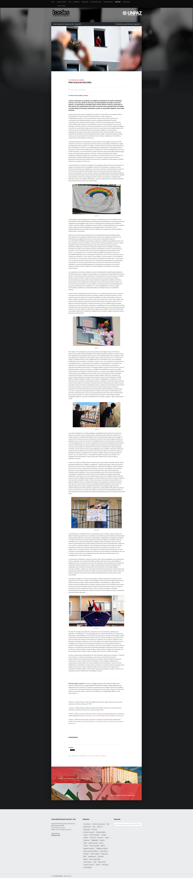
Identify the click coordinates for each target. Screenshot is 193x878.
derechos (94, 829)
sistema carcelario (89, 864)
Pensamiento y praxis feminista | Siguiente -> (128, 24)
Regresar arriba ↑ (67, 876)
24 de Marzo (87, 824)
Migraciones (104, 854)
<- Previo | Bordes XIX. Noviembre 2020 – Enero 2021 (66, 24)
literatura (86, 854)
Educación (93, 837)
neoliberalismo (92, 856)
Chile (94, 827)
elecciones (100, 837)
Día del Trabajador (94, 835)
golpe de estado (93, 843)
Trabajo (98, 864)
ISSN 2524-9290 (58, 5)
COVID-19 (91, 755)
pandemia (103, 755)
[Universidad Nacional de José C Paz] (141, 876)
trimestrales (105, 864)
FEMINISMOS (94, 840)
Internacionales (108, 2)
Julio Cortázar (104, 851)
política (86, 859)
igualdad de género (89, 848)
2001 (108, 824)
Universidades (88, 867)
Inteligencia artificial (102, 848)
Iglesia (103, 845)
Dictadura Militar (100, 832)
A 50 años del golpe (95, 2)
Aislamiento (74, 755)
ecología (103, 835)
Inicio (53, 2)
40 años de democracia (98, 824)
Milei (85, 856)
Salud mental (101, 862)
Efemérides (76, 2)
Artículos (118, 2)
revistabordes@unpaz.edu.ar (63, 829)
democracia (87, 829)
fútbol (85, 843)
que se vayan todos (94, 859)
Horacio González (94, 845)
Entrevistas (85, 2)
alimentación (87, 827)
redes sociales (88, 862)
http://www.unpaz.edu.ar (58, 827)
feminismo (86, 840)
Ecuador (86, 837)
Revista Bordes (58, 876)
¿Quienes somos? (61, 2)
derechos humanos (89, 832)
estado (107, 837)
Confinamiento (83, 755)
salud (94, 862)
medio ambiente (95, 854)
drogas (85, 835)
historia (86, 845)
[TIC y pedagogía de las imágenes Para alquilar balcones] (96, 27)
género (101, 843)
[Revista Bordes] (61, 11)
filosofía (102, 840)
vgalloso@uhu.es (73, 693)
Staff (69, 2)
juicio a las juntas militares (91, 851)
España (97, 755)
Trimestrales (126, 2)
